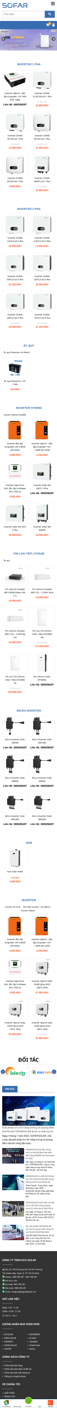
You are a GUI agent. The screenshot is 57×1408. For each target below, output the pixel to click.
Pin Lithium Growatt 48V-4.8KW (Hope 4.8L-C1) (15, 592)
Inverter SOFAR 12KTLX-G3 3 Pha (15, 239)
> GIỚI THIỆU (8, 1393)
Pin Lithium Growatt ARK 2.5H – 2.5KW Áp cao (15, 634)
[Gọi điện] (28, 1401)
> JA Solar (31, 1338)
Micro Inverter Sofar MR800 (15, 779)
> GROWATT (7, 1341)
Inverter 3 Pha (29, 208)
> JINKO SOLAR (9, 1338)
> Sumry (31, 1348)
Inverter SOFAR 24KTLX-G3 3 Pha (15, 316)
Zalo (39, 1406)
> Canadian (32, 1341)
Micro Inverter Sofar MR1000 (42, 741)
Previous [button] (3, 39)
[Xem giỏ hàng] (47, 25)
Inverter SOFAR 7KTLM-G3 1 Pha (15, 137)
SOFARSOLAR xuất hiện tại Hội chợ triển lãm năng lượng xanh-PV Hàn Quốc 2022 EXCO (40, 1205)
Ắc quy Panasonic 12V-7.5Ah (15, 383)
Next (54, 1072)
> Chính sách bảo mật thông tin (16, 1372)
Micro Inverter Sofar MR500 (15, 741)
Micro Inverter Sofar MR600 (42, 779)
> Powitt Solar (33, 1345)
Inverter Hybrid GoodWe (15, 415)
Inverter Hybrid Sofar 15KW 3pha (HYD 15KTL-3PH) (15, 1026)
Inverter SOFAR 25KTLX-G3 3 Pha (42, 278)
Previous (3, 1072)
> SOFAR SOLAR (9, 1345)
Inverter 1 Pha (29, 64)
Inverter (29, 900)
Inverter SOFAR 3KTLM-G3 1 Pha (15, 180)
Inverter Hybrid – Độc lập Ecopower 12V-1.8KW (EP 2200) (42, 446)
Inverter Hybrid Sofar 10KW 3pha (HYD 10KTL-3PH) (42, 1026)
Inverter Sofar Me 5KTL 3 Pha (15, 528)
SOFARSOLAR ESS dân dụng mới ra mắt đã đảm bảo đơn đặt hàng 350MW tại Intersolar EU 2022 (40, 1154)
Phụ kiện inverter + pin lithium (36, 907)
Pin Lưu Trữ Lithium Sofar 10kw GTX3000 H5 (15, 679)
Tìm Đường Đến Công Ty (6, 1407)
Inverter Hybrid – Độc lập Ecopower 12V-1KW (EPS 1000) (15, 96)
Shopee (50, 1406)
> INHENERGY (33, 1334)
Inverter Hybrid (29, 407)
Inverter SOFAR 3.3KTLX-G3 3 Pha (42, 239)
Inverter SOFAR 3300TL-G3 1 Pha (42, 180)
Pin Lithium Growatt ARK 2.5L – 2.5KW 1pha (42, 591)
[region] (28, 39)
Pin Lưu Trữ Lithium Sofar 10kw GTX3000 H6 (42, 634)
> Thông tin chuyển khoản (14, 1376)
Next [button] (53, 39)
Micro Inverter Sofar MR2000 (42, 818)
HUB (29, 842)
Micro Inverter (29, 710)
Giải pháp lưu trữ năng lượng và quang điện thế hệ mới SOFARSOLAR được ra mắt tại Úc (28, 1129)
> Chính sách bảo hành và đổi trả (16, 1369)
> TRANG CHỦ (8, 1396)
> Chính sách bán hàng (12, 1365)
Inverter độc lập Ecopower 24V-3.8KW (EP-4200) (15, 446)
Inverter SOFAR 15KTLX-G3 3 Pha (42, 316)
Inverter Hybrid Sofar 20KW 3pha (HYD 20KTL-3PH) (42, 984)
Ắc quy (28, 345)
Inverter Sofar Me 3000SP (42, 528)
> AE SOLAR (7, 1334)
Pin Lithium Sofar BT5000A (42, 678)
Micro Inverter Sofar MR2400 (15, 818)
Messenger (17, 1406)
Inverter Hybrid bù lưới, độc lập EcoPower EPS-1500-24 (15, 488)
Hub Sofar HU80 (15, 871)
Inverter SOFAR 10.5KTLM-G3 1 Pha (42, 95)
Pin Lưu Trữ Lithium (29, 553)
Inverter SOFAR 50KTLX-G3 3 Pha (15, 278)
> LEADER (6, 1348)
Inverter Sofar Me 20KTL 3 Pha (42, 487)
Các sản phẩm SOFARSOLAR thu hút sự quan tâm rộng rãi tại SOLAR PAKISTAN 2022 (40, 1229)
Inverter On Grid (12, 907)
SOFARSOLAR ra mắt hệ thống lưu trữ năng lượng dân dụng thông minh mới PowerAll (40, 1179)
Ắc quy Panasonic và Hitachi (17, 352)
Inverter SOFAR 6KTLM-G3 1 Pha (42, 137)
